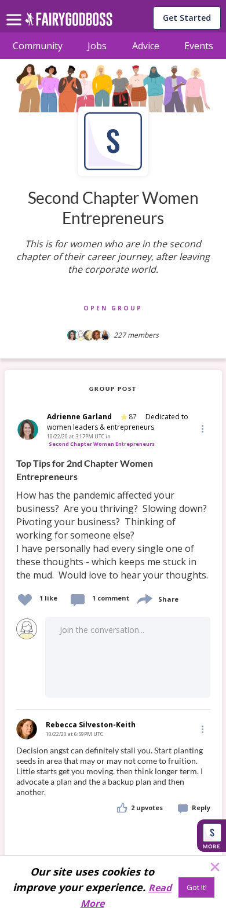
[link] (113, 520)
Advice (145, 45)
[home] (68, 22)
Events (198, 45)
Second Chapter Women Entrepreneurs (102, 444)
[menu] (15, 10)
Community (38, 45)
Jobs (97, 45)
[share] (143, 598)
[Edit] (201, 428)
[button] (201, 428)
